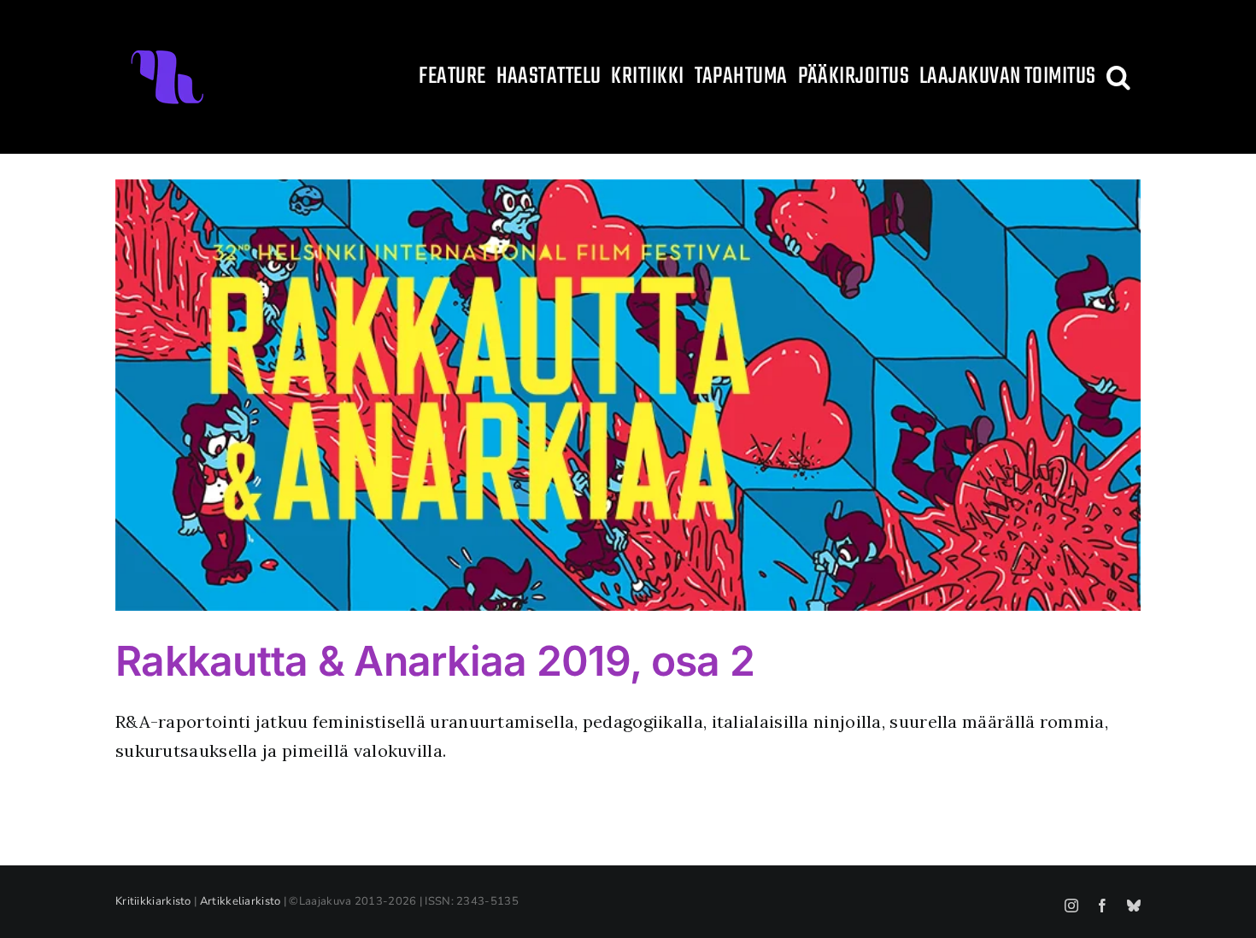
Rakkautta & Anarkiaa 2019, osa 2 (434, 661)
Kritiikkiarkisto (153, 901)
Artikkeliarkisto (240, 901)
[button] (1118, 77)
